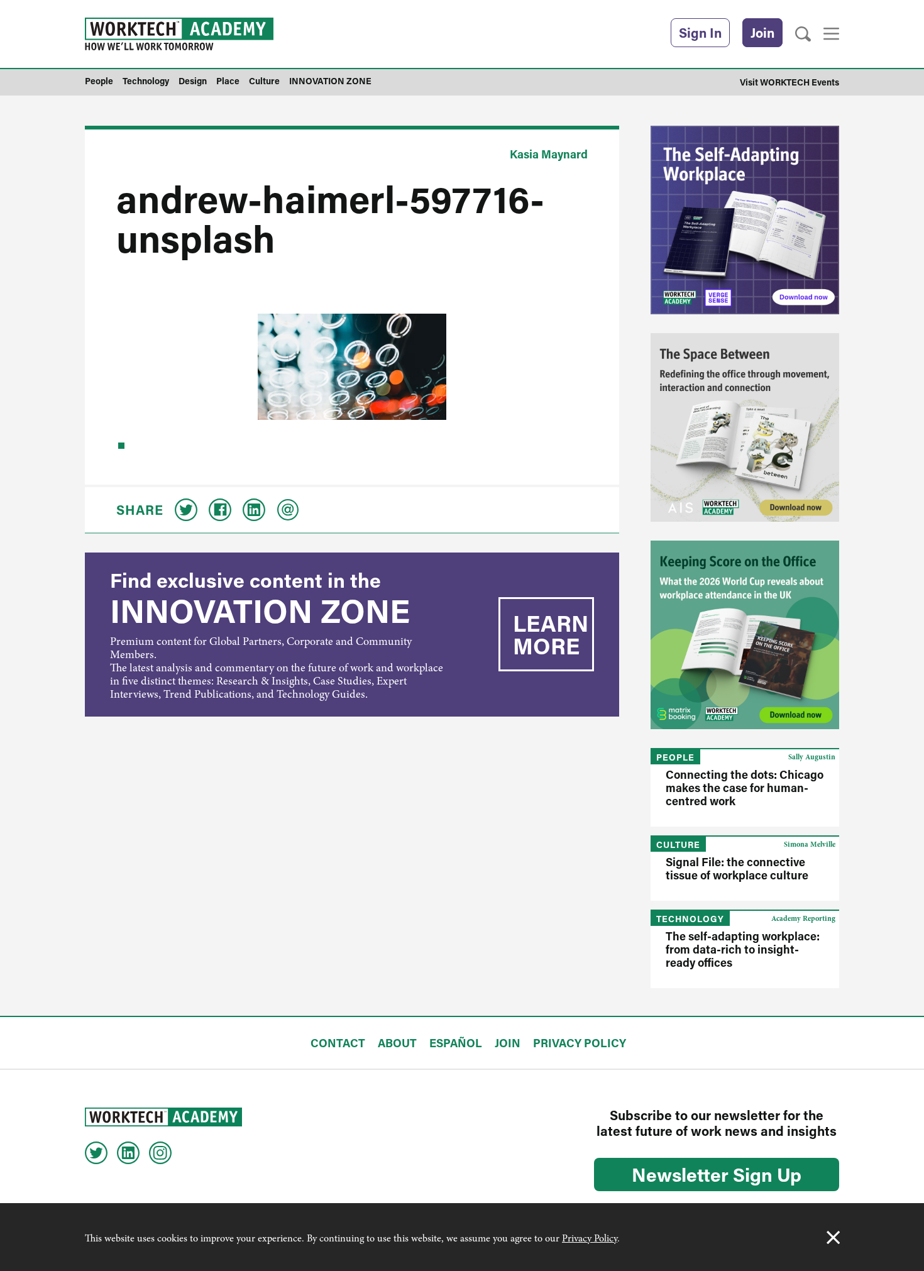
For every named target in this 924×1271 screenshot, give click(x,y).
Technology (690, 919)
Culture (678, 844)
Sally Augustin (811, 757)
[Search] (803, 34)
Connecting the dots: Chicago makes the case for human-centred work (744, 787)
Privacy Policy (589, 1238)
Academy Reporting (803, 918)
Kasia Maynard (549, 154)
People (675, 757)
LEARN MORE (550, 634)
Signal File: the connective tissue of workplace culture (737, 868)
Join (762, 32)
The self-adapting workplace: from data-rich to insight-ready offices (743, 949)
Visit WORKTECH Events (789, 82)
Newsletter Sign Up (716, 1174)
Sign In (700, 32)
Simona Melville (809, 844)
